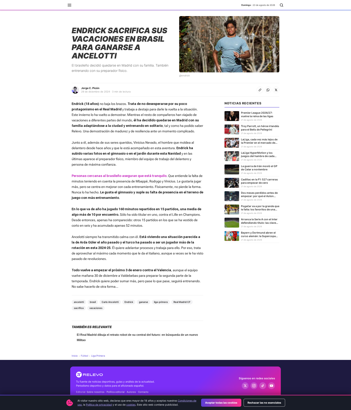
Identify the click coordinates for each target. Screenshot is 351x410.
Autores (131, 391)
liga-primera (161, 302)
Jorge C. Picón (90, 88)
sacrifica (79, 308)
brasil (93, 302)
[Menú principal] (69, 5)
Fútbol (84, 355)
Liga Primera (98, 355)
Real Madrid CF (181, 302)
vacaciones (95, 308)
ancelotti (79, 302)
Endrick (128, 302)
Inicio (75, 355)
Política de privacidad (99, 404)
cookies (130, 404)
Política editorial (115, 391)
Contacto (143, 391)
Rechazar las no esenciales (264, 402)
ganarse (143, 302)
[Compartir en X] (276, 90)
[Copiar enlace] (260, 90)
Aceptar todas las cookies (221, 402)
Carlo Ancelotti (110, 302)
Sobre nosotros (95, 391)
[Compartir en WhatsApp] (268, 90)
